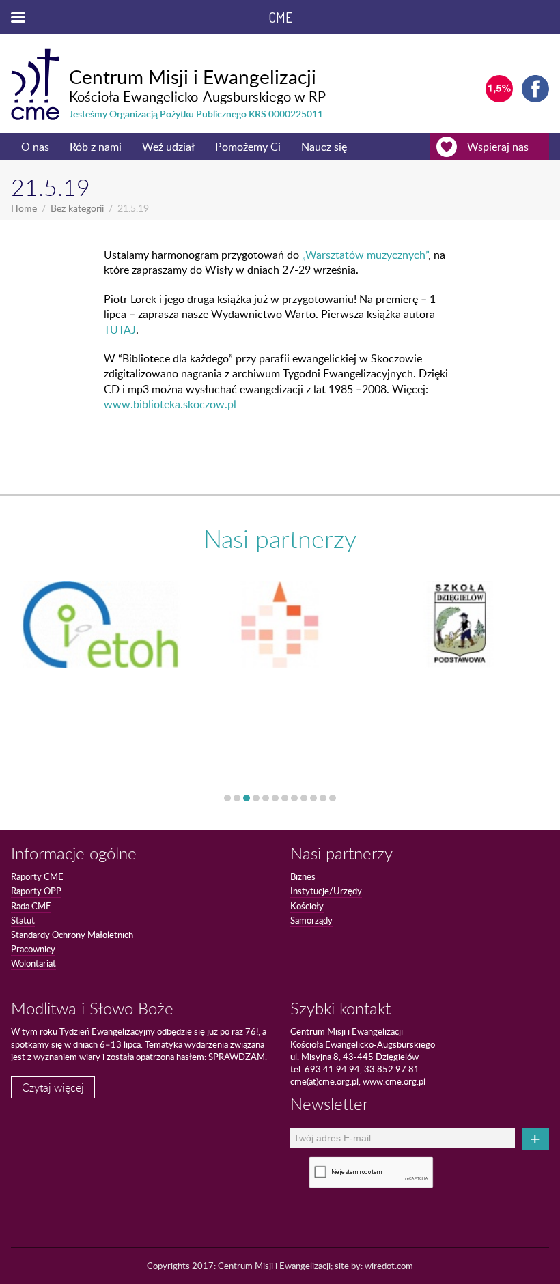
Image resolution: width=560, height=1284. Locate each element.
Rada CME (31, 906)
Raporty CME (37, 876)
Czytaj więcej (53, 1087)
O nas (35, 146)
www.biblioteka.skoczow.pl (170, 404)
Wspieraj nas (498, 146)
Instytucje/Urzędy (326, 891)
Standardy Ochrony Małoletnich (72, 934)
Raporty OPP (36, 891)
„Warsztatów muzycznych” (365, 254)
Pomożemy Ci (248, 146)
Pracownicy (33, 949)
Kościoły (307, 906)
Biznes (303, 876)
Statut (23, 920)
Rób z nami (96, 146)
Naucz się (324, 146)
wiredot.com (389, 1265)
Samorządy (311, 920)
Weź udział (168, 146)
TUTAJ (120, 329)
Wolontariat (33, 963)
